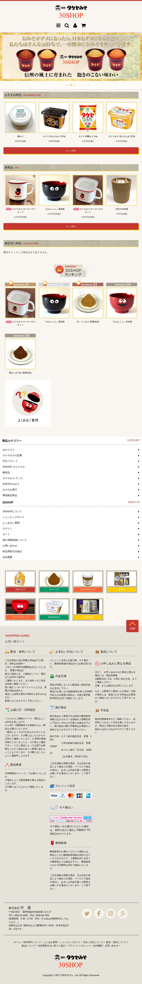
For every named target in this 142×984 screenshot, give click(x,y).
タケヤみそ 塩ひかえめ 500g (121, 136)
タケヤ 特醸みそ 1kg (87, 136)
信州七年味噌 (122, 209)
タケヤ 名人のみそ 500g (54, 136)
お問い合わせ (111, 945)
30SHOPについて (32, 942)
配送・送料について (116, 942)
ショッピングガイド (70, 942)
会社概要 (97, 945)
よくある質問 (50, 942)
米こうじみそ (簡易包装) (88, 322)
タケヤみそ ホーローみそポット (91, 210)
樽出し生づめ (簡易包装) (20, 373)
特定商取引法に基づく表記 (51, 945)
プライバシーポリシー (79, 945)
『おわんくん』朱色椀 (121, 322)
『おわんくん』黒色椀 (54, 209)
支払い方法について (93, 942)
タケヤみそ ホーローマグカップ (24, 210)
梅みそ (20, 136)
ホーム (17, 942)
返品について (28, 945)
